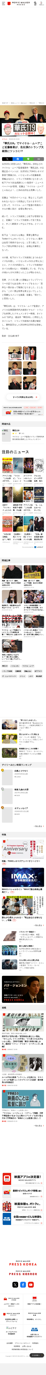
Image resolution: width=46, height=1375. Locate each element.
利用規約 (35, 1343)
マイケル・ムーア (28, 666)
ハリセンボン (15, 666)
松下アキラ (38, 671)
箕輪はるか (27, 671)
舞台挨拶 (39, 676)
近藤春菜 (18, 671)
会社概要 (10, 1343)
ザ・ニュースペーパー (9, 676)
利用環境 (17, 1346)
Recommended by (28, 547)
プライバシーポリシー (22, 1343)
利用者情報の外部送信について (22, 1349)
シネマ (31, 676)
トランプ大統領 (7, 671)
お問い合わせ (26, 1346)
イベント (22, 676)
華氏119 (34, 168)
